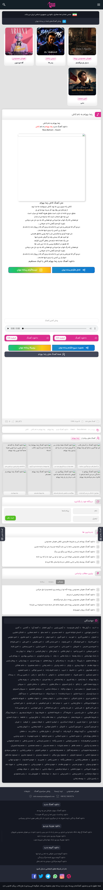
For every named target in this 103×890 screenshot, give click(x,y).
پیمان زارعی (10, 660)
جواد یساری (79, 665)
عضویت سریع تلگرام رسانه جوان (71, 347)
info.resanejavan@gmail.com (43, 796)
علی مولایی (91, 712)
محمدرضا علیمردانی (88, 750)
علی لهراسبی (36, 707)
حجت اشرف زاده (52, 670)
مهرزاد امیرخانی (90, 769)
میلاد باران (35, 769)
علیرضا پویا (39, 712)
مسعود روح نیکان (59, 755)
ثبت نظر (10, 517)
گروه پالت (67, 731)
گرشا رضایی (91, 731)
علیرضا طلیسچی (90, 717)
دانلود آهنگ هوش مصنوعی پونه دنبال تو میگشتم (74, 599)
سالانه (42, 582)
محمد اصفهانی (13, 740)
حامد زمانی (46, 665)
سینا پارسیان (91, 693)
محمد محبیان (48, 745)
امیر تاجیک (92, 641)
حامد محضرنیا (33, 665)
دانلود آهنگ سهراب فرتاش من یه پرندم (51, 810)
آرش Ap (85, 627)
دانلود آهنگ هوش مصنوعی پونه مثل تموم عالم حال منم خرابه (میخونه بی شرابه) (62, 604)
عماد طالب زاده (47, 717)
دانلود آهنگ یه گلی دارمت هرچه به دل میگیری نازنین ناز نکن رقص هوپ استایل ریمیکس (52, 818)
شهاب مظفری (33, 698)
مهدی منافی (50, 764)
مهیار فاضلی (75, 769)
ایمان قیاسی (40, 651)
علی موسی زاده (21, 707)
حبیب (64, 670)
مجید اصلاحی (60, 736)
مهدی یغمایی (22, 764)
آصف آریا (35, 627)
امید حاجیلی (37, 637)
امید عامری (25, 637)
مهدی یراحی (36, 764)
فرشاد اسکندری (66, 722)
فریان (17, 722)
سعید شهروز (91, 689)
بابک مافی (64, 656)
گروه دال (56, 731)
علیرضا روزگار (11, 712)
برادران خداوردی (43, 656)
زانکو (78, 684)
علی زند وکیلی (65, 707)
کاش (27, 429)
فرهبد (25, 722)
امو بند (71, 637)
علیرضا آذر (67, 712)
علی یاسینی (79, 712)
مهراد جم (9, 764)
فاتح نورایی (33, 717)
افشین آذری (83, 637)
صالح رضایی (75, 703)
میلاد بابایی (47, 769)
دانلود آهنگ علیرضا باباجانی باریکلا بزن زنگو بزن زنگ (74, 551)
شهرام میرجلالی (90, 703)
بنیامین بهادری (27, 656)
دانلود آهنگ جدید (60, 126)
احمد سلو (44, 632)
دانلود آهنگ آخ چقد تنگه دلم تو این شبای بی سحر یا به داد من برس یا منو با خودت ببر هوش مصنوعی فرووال (51, 832)
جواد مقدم (92, 665)
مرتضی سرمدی (10, 750)
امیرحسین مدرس (89, 646)
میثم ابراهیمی (61, 769)
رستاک (10, 674)
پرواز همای (47, 660)
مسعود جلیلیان (76, 755)
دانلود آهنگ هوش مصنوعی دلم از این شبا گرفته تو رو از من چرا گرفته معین (64, 546)
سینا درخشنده (64, 693)
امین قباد (15, 646)
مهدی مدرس (77, 764)
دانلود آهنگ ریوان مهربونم (84, 610)
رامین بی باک (22, 674)
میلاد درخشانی (90, 773)
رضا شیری (70, 679)
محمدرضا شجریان (18, 745)
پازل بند (70, 660)
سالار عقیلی (53, 684)
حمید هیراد (77, 674)
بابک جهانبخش (90, 656)
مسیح (94, 759)
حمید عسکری (91, 674)
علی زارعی (78, 707)
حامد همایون (91, 670)
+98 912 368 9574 (67, 796)
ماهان (22, 731)
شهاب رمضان (47, 698)
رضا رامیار (81, 679)
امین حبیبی (53, 646)
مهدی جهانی (13, 759)
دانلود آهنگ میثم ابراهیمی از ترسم (81, 594)
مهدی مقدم (63, 764)
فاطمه (22, 717)
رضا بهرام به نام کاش (82, 114)
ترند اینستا (58, 791)
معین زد (41, 759)
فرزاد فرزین (81, 722)
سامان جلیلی (32, 684)
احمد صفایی (32, 632)
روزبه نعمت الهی (89, 684)
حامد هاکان (19, 665)
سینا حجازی (78, 693)
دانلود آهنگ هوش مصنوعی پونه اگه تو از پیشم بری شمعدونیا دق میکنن (65, 589)
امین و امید (78, 651)
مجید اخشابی (74, 736)
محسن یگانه (57, 740)
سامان (43, 684)
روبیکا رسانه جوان (27, 348)
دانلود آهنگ (71, 338)
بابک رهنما (76, 656)
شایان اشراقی (76, 698)
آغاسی (25, 627)
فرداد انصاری (11, 717)
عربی (65, 703)
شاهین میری (91, 698)
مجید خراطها (47, 736)
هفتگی (60, 582)
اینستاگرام (62, 876)
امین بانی (65, 646)
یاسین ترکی (91, 778)
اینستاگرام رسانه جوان (27, 270)
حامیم (71, 670)
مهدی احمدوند (28, 759)
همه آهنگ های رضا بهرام (49, 354)
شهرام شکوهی (18, 698)
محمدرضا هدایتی (56, 750)
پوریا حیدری (35, 660)
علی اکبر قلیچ (91, 707)
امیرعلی (76, 646)
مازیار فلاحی (44, 731)
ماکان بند (32, 731)
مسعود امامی (90, 755)
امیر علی (25, 641)
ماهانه (51, 582)
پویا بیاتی (23, 660)
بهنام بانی (13, 656)
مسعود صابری (26, 755)
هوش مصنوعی (73, 791)
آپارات (69, 876)
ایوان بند (19, 651)
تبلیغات (27, 791)
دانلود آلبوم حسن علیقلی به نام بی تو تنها (51, 853)
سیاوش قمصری (35, 689)
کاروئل (62, 726)
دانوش (51, 674)
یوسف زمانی (78, 778)
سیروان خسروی (19, 689)
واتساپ (55, 876)
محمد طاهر (75, 745)
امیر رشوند (65, 641)
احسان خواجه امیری (73, 632)
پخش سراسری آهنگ (42, 791)
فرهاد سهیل (37, 722)
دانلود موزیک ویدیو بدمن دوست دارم (51, 836)
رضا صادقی (58, 679)
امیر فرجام (14, 641)
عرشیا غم (56, 703)
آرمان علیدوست (73, 627)
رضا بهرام (50, 429)
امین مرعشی (91, 651)
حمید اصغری (23, 670)
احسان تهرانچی (90, 632)
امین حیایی (40, 646)
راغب (33, 674)
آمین (17, 627)
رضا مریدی (46, 679)
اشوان (93, 637)
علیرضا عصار (75, 717)
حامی (80, 670)
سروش (20, 684)
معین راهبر (52, 759)
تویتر (41, 876)
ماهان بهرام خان (89, 736)
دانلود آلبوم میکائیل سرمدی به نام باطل (51, 861)
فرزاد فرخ (92, 722)
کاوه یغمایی (36, 726)
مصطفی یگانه (66, 759)
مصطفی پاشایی (81, 759)
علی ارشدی (31, 703)
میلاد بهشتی (22, 769)
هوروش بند (33, 773)
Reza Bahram (81, 429)
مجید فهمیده (32, 736)
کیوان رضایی (22, 726)
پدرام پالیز (60, 660)
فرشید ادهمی (51, 722)
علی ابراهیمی (44, 703)
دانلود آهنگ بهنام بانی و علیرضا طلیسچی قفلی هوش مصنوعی (70, 541)
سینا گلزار (22, 693)
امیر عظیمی (37, 641)
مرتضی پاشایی (25, 750)
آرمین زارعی (58, 627)
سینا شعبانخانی (36, 693)
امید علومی (12, 637)
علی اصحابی (18, 703)
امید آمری (61, 637)
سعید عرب (79, 689)
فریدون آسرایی (90, 726)
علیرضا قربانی (62, 717)
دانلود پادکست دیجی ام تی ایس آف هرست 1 (51, 814)
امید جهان (50, 637)
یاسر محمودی (19, 773)
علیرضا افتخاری (54, 712)
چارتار (69, 665)
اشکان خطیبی (18, 632)
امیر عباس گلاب (51, 641)
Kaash (73, 429)
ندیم (55, 773)
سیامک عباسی (51, 689)
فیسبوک (34, 876)
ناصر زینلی (64, 773)
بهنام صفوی (91, 660)
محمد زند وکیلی (90, 745)
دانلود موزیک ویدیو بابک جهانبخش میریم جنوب (51, 840)
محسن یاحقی (28, 740)
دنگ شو (41, 674)
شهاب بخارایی (62, 698)
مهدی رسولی (91, 764)
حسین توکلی (37, 670)
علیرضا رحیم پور (25, 712)
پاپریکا (79, 660)
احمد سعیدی (57, 632)
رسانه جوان (51, 5)
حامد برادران (59, 665)
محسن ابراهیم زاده (88, 740)
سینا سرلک (50, 693)
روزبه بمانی (22, 679)
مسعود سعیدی (42, 755)
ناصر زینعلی (76, 773)
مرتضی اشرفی (40, 750)
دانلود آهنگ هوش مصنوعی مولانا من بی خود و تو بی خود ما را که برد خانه (65, 556)
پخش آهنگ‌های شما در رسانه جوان (48, 21)
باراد (55, 656)
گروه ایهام (79, 731)
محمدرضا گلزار (72, 750)
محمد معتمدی (34, 745)
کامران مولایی (50, 726)
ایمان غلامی (65, 651)
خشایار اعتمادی (64, 674)
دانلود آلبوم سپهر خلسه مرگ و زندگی (51, 857)
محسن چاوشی (71, 740)
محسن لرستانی (43, 740)
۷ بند (94, 627)
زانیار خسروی (67, 684)
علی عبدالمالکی (51, 707)
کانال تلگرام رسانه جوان (71, 270)
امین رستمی (27, 646)
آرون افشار (46, 627)
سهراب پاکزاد (66, 689)
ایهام (29, 651)
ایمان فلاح (53, 651)
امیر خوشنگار (79, 641)
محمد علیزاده (62, 745)
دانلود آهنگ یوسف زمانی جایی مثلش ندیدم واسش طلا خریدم (70, 562)
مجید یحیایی (19, 736)
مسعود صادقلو (11, 755)
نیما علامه (45, 773)
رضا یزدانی (34, 679)
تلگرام (48, 876)
